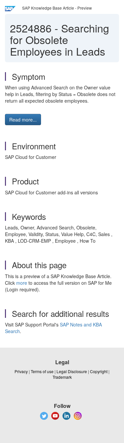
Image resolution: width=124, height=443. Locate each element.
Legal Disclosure (72, 371)
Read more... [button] (23, 119)
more (21, 282)
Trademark (62, 377)
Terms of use (42, 371)
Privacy (21, 371)
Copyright (98, 371)
